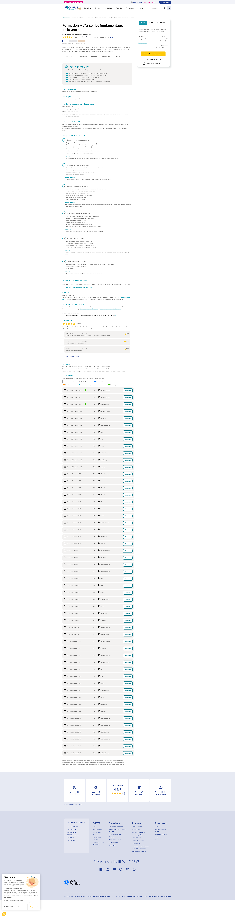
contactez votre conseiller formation (110, 309)
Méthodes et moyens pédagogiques (78, 104)
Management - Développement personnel (117, 830)
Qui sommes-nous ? (137, 826)
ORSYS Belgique (71, 832)
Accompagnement (98, 829)
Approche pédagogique (138, 832)
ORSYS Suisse (71, 837)
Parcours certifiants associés (74, 281)
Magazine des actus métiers (160, 830)
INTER (143, 22)
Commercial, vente (89, 17)
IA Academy (112, 837)
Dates (118, 57)
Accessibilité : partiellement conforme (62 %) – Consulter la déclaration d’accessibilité (145, 896)
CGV (113, 896)
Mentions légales (80, 896)
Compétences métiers (77, 17)
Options (94, 57)
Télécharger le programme (153, 59)
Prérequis (66, 96)
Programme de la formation (74, 135)
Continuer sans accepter (8, 906)
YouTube (157, 839)
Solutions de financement (73, 304)
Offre (94, 826)
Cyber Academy (113, 842)
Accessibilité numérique (139, 851)
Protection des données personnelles (98, 896)
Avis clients (67, 321)
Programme (82, 57)
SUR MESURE (161, 22)
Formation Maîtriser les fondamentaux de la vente (121, 17)
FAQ (156, 826)
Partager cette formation (153, 63)
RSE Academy (112, 845)
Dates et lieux (68, 375)
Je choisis (21, 907)
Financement (107, 57)
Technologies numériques (116, 826)
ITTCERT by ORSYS (73, 826)
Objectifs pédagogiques (79, 66)
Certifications (97, 832)
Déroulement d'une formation (98, 843)
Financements (143, 43)
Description (69, 57)
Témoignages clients (161, 834)
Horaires (66, 364)
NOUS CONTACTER (149, 2)
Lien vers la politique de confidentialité (13, 900)
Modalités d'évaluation (72, 122)
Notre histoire (136, 829)
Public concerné (69, 89)
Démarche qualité (137, 835)
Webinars (158, 837)
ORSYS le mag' (71, 840)
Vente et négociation (100, 17)
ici (115, 315)
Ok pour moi (34, 907)
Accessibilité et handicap (139, 848)
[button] (4, 914)
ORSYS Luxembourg (72, 835)
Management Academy (115, 839)
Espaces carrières (137, 843)
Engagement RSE (137, 837)
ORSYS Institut (71, 829)
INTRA (151, 22)
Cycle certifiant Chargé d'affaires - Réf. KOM (79, 287)
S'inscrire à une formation (97, 838)
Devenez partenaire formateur (140, 846)
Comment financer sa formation (89, 309)
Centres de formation (138, 840)
